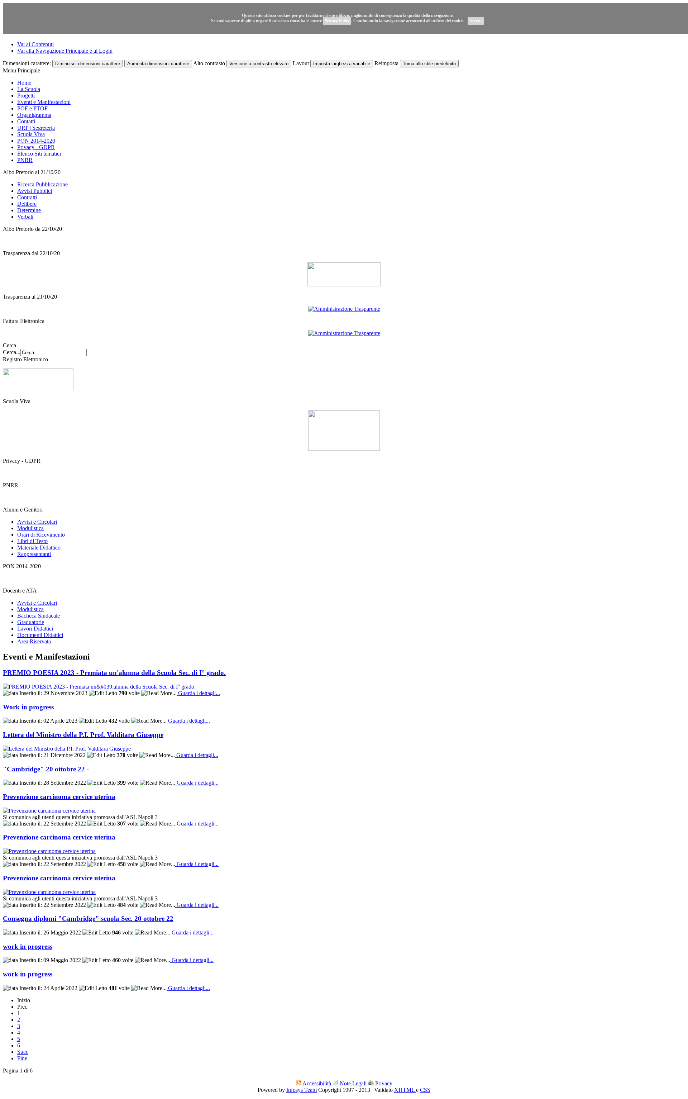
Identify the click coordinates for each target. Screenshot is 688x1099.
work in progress (27, 946)
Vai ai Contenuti (35, 44)
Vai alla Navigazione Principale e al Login (65, 51)
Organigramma (34, 115)
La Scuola (28, 89)
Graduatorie (30, 622)
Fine (22, 1058)
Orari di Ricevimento (41, 535)
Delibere (27, 204)
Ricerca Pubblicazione (42, 184)
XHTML (405, 1090)
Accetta (476, 20)
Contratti (27, 197)
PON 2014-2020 (36, 141)
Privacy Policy (337, 20)
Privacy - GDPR (36, 147)
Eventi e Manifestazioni (44, 102)
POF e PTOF (32, 108)
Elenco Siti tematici (39, 154)
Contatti (26, 121)
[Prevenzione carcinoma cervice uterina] (49, 811)
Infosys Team (301, 1090)
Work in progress (28, 707)
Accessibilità (317, 1083)
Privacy (383, 1083)
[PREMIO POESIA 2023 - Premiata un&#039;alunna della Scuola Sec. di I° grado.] (99, 687)
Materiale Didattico (39, 547)
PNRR (25, 160)
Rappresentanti (34, 554)
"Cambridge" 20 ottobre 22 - (46, 769)
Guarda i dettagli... (198, 693)
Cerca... (11, 352)
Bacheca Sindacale (38, 616)
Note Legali (353, 1083)
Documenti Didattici (40, 635)
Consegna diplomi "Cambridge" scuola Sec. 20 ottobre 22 (88, 918)
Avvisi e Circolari (37, 522)
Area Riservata (34, 641)
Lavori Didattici (35, 628)
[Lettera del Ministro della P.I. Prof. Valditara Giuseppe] (67, 749)
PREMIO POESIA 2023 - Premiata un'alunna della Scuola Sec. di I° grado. (114, 672)
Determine (29, 210)
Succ (22, 1052)
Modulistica (30, 528)
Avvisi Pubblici (34, 191)
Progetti (26, 95)
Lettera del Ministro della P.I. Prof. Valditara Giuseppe (83, 734)
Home (24, 83)
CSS (425, 1090)
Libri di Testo (32, 541)
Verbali (25, 217)
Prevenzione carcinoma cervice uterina (59, 796)
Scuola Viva (31, 134)
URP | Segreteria (36, 128)
